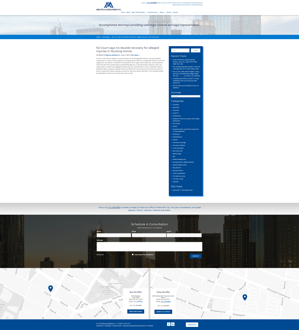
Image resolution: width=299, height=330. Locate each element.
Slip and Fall (176, 168)
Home (123, 12)
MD (174, 156)
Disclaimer (100, 254)
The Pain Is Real (178, 179)
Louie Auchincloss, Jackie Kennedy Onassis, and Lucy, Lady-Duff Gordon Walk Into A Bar (185, 62)
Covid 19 (175, 113)
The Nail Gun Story (179, 176)
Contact (175, 12)
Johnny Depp (177, 154)
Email (169, 231)
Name (99, 231)
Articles (169, 12)
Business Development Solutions (134, 325)
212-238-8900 (152, 3)
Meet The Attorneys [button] (138, 12)
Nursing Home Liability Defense (183, 162)
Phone (134, 231)
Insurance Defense (179, 145)
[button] (297, 318)
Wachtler (176, 182)
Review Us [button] (192, 325)
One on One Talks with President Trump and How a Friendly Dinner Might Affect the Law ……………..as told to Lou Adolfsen (186, 74)
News (162, 12)
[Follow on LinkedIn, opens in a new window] (172, 324)
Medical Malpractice (179, 159)
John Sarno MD (178, 151)
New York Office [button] (135, 311)
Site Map (108, 325)
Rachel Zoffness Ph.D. (180, 165)
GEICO (175, 126)
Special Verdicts (178, 170)
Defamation (177, 116)
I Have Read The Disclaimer (144, 254)
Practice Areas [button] (152, 12)
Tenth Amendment (179, 173)
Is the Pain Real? (178, 148)
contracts (176, 110)
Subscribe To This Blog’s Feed (182, 190)
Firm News (134, 55)
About (128, 12)
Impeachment (177, 137)
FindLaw (150, 325)
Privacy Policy (116, 325)
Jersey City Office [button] (163, 312)
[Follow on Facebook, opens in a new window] (168, 324)
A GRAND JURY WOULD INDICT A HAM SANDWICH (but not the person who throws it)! (186, 81)
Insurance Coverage (179, 142)
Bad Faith (176, 107)
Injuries (175, 140)
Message (100, 240)
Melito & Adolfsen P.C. (113, 55)
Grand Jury (176, 134)
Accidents (176, 105)
